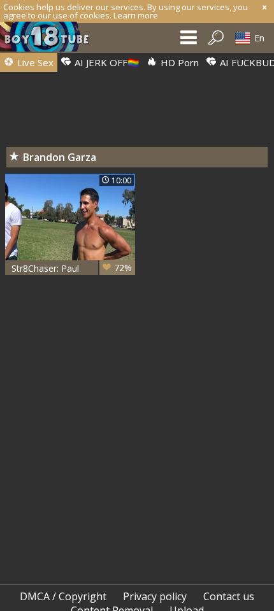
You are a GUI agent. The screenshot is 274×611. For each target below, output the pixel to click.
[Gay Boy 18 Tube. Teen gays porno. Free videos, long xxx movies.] (51, 40)
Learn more (135, 15)
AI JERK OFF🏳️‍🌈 (106, 62)
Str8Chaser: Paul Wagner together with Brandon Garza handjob (71, 268)
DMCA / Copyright (63, 596)
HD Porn (178, 62)
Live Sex (34, 62)
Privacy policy (155, 596)
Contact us (228, 596)
